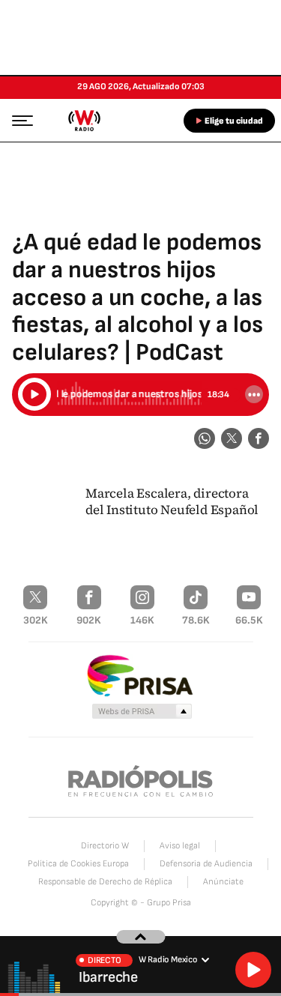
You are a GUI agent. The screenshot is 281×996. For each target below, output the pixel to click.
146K (142, 620)
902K (88, 620)
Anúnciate (223, 881)
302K (35, 620)
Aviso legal (180, 845)
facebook (258, 438)
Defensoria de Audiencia (206, 863)
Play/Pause (34, 394)
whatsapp (204, 438)
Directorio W (105, 845)
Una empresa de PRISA (141, 675)
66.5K (249, 620)
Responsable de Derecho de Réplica (105, 881)
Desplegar (140, 937)
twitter (231, 438)
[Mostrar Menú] (18, 120)
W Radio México (84, 120)
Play (253, 970)
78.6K (196, 620)
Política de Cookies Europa (78, 863)
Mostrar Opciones (254, 394)
